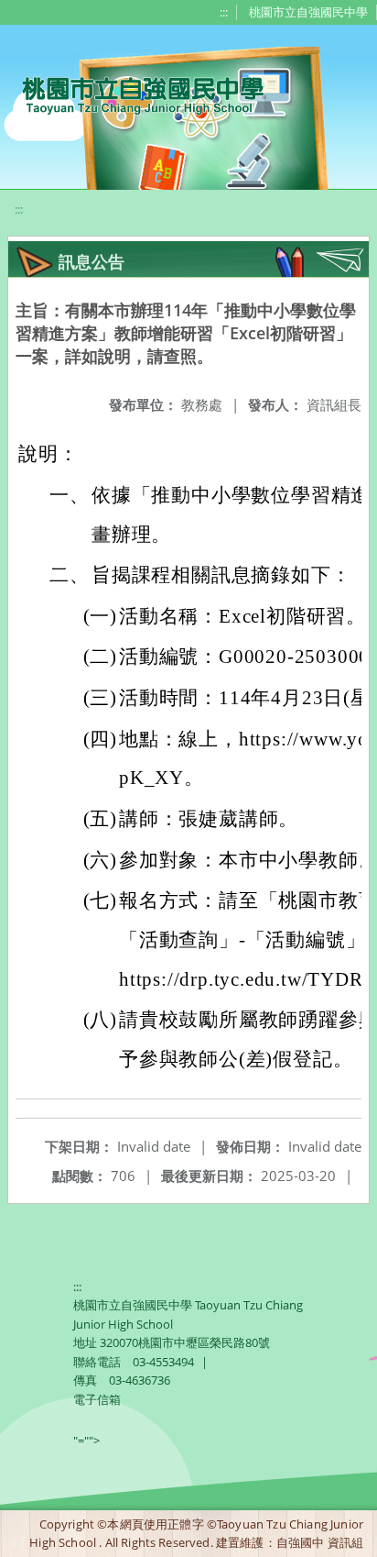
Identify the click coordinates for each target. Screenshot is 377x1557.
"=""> (86, 1440)
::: (224, 12)
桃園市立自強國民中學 (308, 12)
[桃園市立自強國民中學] (134, 93)
